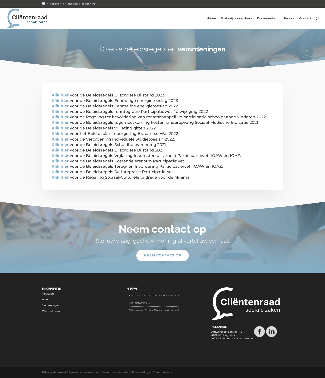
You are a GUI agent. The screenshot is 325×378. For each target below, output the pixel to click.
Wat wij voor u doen (236, 18)
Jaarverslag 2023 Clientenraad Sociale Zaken (155, 295)
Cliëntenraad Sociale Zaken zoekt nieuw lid (155, 310)
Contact (305, 18)
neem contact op (162, 255)
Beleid (46, 299)
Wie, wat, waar (51, 311)
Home (211, 18)
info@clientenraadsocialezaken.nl (232, 338)
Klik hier (60, 95)
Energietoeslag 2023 (141, 302)
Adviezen (48, 293)
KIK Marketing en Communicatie (151, 372)
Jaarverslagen (51, 305)
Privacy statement (54, 372)
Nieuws (288, 18)
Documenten (267, 18)
